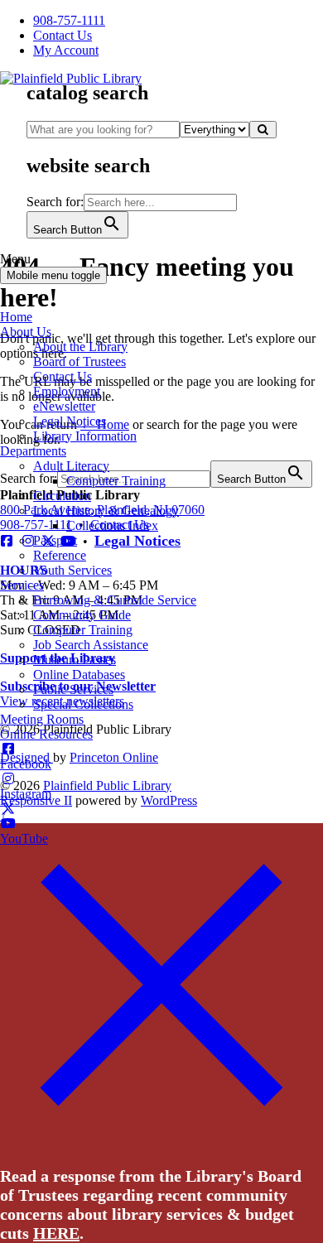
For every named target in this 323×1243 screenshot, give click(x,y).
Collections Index (112, 525)
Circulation (62, 496)
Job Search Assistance (90, 645)
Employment (66, 391)
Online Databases (79, 674)
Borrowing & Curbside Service (114, 600)
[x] (8, 809)
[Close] (161, 1140)
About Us (25, 332)
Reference (59, 555)
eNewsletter (64, 406)
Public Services (73, 689)
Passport (55, 540)
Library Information (85, 436)
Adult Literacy (71, 466)
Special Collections (83, 704)
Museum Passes (74, 660)
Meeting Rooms (42, 719)
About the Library (80, 347)
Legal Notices (69, 421)
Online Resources (46, 734)
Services (22, 585)
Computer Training (116, 481)
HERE (56, 1233)
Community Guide (82, 615)
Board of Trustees (79, 361)
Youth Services (72, 570)
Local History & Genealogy (106, 510)
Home (16, 317)
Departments (33, 451)
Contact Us (62, 376)
